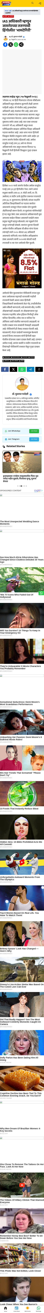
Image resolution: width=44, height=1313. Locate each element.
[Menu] (40, 3)
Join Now (34, 431)
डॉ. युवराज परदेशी (16, 37)
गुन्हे (10, 11)
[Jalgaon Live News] (6, 3)
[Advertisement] (22, 71)
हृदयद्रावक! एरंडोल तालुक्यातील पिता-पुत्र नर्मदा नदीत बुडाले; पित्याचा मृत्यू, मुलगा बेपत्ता (20, 479)
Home (6, 11)
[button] (32, 3)
